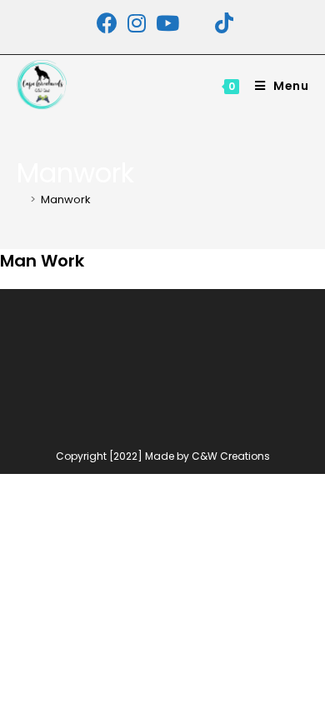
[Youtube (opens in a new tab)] (167, 22)
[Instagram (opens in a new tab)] (136, 22)
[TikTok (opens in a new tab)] (221, 22)
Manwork (66, 199)
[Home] (21, 199)
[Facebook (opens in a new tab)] (107, 22)
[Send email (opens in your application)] (197, 22)
